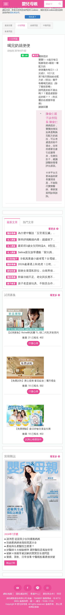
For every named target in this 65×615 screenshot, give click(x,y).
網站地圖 (7, 594)
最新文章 (12, 222)
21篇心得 (33, 343)
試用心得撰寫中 (33, 439)
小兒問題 (21, 25)
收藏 (36, 55)
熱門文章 (28, 222)
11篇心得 (33, 391)
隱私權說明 (14, 12)
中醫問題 (47, 25)
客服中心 (34, 594)
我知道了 (32, 17)
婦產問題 (34, 25)
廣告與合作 (48, 594)
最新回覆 (8, 25)
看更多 (52, 229)
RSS (59, 594)
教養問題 (8, 31)
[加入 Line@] (37, 588)
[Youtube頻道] (18, 588)
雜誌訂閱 (10, 563)
